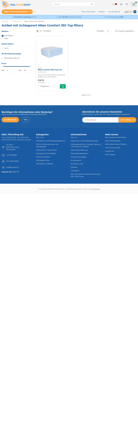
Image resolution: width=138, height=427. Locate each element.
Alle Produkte (110, 155)
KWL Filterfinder (88, 12)
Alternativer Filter (11, 58)
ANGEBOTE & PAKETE (44, 164)
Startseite (5, 21)
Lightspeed (78, 189)
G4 (6, 48)
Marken (102, 12)
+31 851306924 (11, 155)
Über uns (74, 137)
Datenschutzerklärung (79, 150)
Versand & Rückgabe (78, 157)
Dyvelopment (95, 189)
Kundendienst (114, 12)
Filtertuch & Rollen (43, 157)
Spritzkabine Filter (43, 160)
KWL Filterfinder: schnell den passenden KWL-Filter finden (86, 175)
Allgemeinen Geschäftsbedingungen (84, 141)
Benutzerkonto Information (115, 137)
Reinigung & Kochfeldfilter (46, 153)
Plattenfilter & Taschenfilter (46, 150)
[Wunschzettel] (127, 4)
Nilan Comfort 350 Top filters (34, 21)
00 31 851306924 (12, 161)
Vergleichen (44, 86)
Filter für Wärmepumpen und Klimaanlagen (47, 145)
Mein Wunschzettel (112, 148)
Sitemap (74, 167)
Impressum (75, 171)
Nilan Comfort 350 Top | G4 (50, 70)
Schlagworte (16, 21)
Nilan (6, 38)
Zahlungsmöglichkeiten (80, 153)
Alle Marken (8, 36)
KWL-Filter (40, 137)
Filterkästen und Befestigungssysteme (51, 141)
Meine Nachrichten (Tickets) (115, 144)
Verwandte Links (77, 164)
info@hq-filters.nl (12, 167)
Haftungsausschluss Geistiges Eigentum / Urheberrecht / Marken (86, 145)
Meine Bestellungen (112, 141)
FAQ (25, 120)
